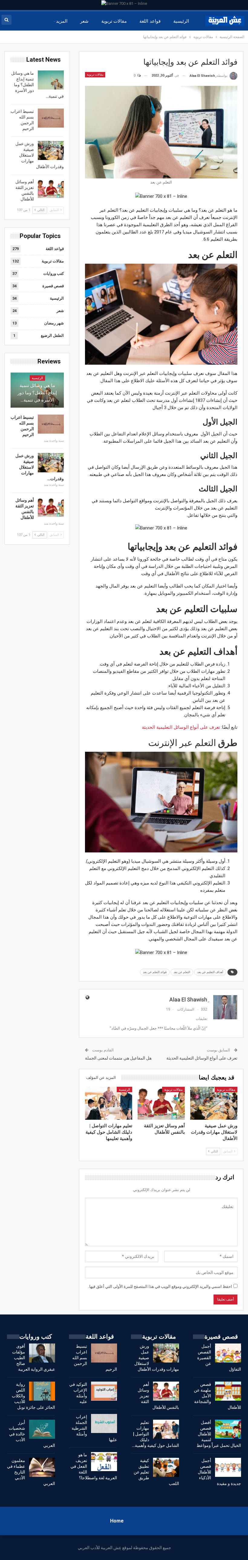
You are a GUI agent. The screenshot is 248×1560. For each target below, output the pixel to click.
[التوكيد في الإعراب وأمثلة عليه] (104, 1391)
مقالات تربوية (114, 21)
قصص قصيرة (53, 286)
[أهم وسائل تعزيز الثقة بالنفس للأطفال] (161, 1103)
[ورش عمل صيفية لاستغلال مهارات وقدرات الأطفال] (213, 1103)
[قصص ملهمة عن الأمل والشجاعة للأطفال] (228, 1391)
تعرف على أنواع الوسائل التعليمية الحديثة (181, 727)
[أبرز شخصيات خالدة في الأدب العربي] (42, 1429)
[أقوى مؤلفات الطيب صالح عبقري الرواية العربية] (42, 1353)
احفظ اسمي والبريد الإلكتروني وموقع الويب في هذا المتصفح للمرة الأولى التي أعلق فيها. (160, 1286)
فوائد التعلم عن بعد (155, 972)
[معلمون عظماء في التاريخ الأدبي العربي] (42, 1467)
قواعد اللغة (149, 21)
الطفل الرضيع (52, 335)
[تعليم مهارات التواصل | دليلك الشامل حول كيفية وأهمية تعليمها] (108, 1103)
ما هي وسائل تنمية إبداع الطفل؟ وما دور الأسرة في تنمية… (37, 393)
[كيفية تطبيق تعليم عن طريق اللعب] (166, 1467)
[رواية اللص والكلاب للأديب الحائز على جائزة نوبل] (42, 1391)
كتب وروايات (53, 273)
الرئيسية (181, 21)
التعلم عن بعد (182, 972)
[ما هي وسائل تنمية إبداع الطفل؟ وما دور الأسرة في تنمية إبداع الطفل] (51, 80)
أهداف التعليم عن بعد (210, 972)
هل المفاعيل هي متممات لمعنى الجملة (118, 1058)
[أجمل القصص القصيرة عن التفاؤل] (228, 1353)
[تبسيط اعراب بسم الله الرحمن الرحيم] (51, 118)
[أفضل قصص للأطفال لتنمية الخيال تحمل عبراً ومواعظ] (228, 1429)
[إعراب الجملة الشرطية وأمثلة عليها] (104, 1423)
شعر (84, 21)
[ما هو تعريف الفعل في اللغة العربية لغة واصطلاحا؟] (104, 1461)
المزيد (61, 21)
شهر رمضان (54, 323)
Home (117, 1521)
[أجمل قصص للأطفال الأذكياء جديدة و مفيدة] (228, 1467)
